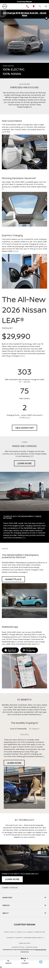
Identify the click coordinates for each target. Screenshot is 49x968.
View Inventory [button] (24, 427)
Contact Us (21, 932)
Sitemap (30, 932)
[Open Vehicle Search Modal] (40, 6)
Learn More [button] (24, 463)
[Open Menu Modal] (46, 6)
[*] (31, 107)
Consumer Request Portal (33, 937)
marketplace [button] (13, 579)
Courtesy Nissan (31, 947)
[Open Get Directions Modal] (34, 6)
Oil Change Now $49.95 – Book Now (24, 14)
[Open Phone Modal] (27, 6)
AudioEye (10, 937)
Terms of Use (39, 932)
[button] (46, 18)
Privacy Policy (9, 932)
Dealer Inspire (40, 949)
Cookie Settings (24, 943)
